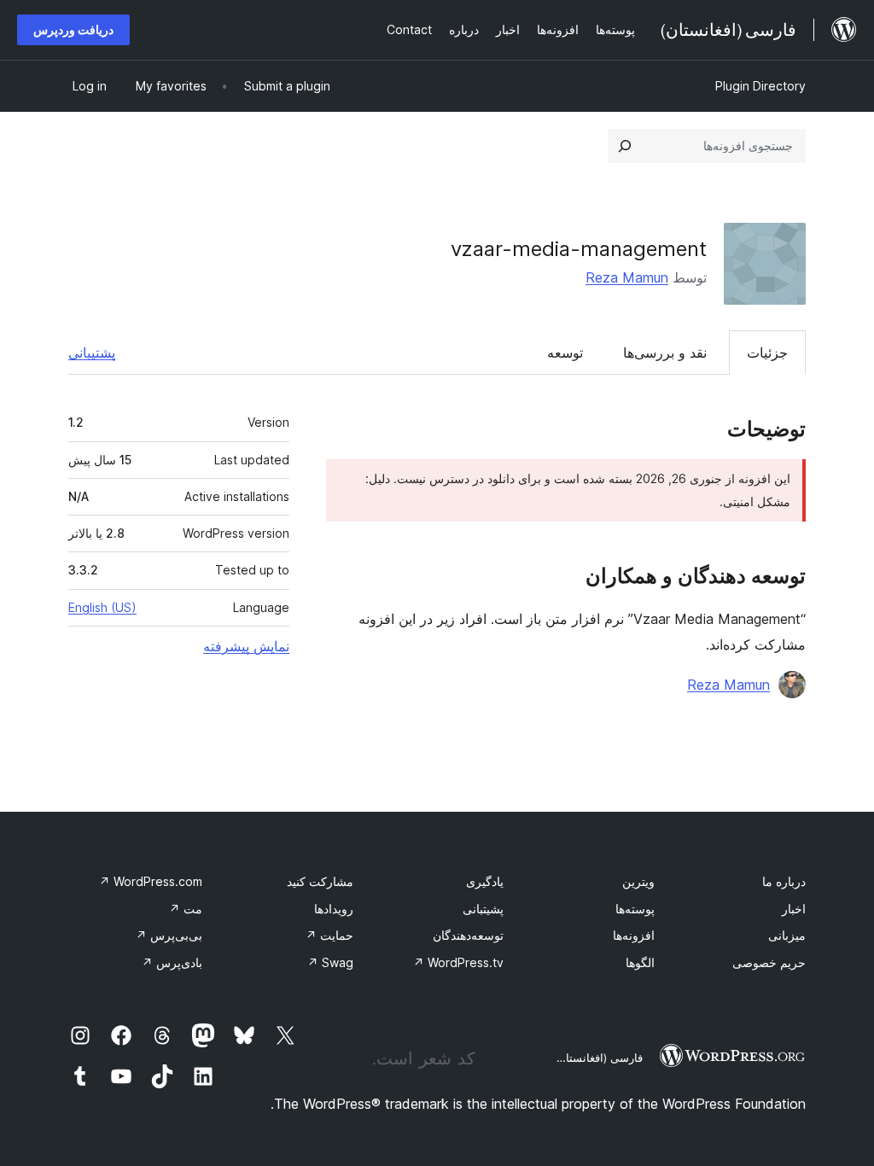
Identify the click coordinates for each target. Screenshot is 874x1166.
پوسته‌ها (635, 908)
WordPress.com (150, 881)
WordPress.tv (458, 962)
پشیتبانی (483, 908)
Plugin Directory (760, 86)
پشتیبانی (91, 352)
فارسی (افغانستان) (598, 1057)
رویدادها (333, 908)
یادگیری (485, 881)
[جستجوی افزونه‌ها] (625, 146)
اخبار (794, 908)
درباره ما (784, 881)
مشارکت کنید (320, 881)
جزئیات (767, 352)
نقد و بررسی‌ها (665, 352)
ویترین (638, 881)
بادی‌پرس (172, 962)
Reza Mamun (627, 277)
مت (185, 908)
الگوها (640, 962)
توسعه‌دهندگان (468, 935)
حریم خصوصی (769, 962)
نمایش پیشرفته (246, 646)
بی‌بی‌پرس (169, 935)
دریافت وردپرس (73, 29)
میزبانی (787, 935)
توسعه (565, 352)
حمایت (329, 935)
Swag (330, 962)
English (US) (102, 607)
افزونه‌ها (634, 935)
